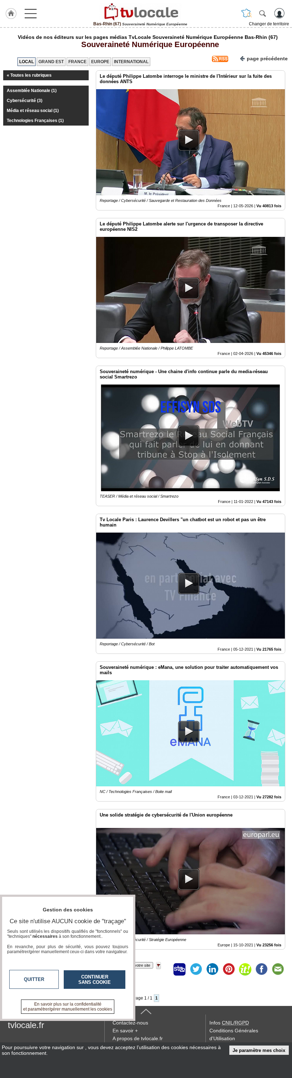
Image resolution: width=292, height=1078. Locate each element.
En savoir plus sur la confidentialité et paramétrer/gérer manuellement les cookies (67, 1007)
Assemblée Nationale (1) (32, 90)
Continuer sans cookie (94, 979)
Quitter (34, 979)
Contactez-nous (130, 1023)
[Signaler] (163, 969)
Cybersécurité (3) (24, 100)
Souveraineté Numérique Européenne (148, 44)
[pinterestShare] (228, 969)
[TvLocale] (140, 12)
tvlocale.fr (26, 1025)
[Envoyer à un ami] (278, 969)
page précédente (267, 58)
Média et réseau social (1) (33, 110)
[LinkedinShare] (212, 969)
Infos (229, 1023)
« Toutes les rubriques (29, 75)
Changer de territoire (269, 23)
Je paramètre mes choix (259, 1050)
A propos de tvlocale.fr (138, 1038)
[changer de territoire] (246, 13)
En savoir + (125, 1030)
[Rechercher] (262, 13)
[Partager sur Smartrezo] (179, 969)
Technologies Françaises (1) (35, 120)
